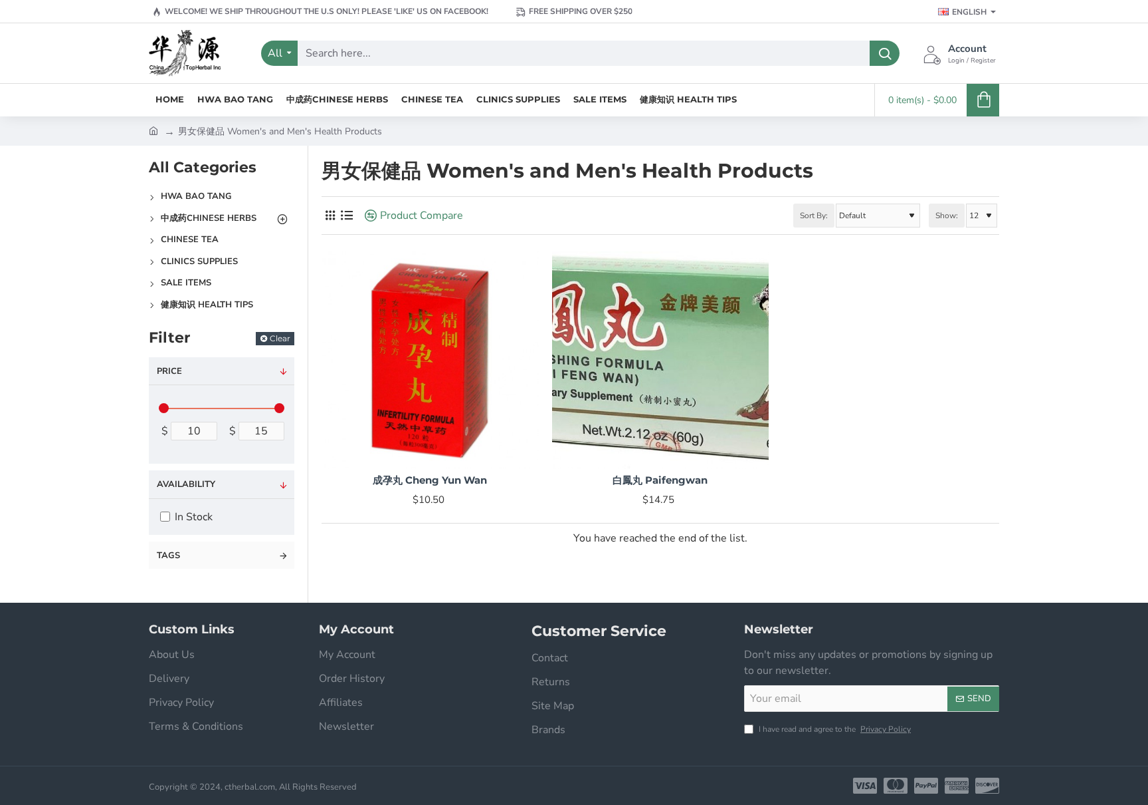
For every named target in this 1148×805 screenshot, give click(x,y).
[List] (346, 216)
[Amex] (957, 785)
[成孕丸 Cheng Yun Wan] (430, 360)
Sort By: (814, 215)
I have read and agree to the (834, 729)
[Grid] (330, 216)
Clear (280, 338)
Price (169, 371)
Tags (168, 556)
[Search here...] (885, 53)
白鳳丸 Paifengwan (660, 480)
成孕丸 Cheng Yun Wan (430, 480)
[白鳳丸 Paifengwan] (660, 360)
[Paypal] (926, 785)
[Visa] (865, 785)
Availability (186, 484)
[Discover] (987, 785)
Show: (946, 215)
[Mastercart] (896, 785)
